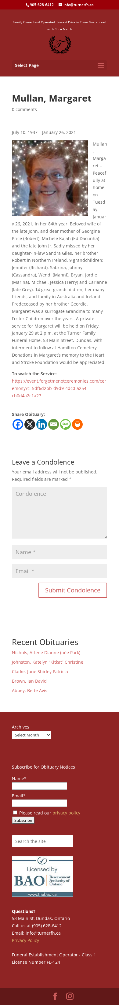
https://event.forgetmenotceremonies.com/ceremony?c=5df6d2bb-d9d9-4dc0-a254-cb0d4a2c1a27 (59, 388)
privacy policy (66, 813)
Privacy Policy (25, 940)
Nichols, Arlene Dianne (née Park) (46, 652)
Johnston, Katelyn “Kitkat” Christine (47, 662)
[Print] (77, 424)
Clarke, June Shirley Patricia (40, 671)
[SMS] (65, 424)
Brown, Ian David (29, 681)
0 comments (24, 109)
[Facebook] (18, 424)
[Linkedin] (41, 424)
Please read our (49, 813)
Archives (20, 727)
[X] (29, 424)
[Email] (53, 424)
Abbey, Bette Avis (29, 690)
